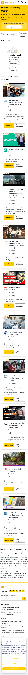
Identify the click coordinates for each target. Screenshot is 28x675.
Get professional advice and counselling (12, 632)
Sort (23, 41)
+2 (13, 348)
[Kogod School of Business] (5, 470)
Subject (13, 34)
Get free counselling (7, 614)
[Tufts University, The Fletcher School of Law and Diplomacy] (5, 424)
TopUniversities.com (5, 552)
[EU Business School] (5, 150)
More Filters (23, 33)
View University (9, 125)
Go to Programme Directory (13, 27)
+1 (9, 260)
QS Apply (9, 565)
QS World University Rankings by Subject (11, 559)
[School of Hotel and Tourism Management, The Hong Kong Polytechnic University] (5, 190)
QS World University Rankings (15, 557)
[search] (19, 2)
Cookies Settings (14, 658)
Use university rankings (7, 609)
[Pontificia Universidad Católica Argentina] (5, 376)
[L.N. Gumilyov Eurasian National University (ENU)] (5, 101)
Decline (14, 663)
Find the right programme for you (10, 607)
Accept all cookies (14, 668)
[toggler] (25, 2)
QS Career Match (5, 572)
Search (5, 34)
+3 (16, 161)
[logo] (7, 2)
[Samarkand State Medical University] (5, 333)
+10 (12, 301)
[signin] (22, 2)
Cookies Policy (18, 655)
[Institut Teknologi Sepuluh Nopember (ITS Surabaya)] (5, 513)
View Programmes (19, 125)
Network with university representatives (12, 630)
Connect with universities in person (11, 612)
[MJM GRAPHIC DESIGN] (5, 288)
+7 (23, 116)
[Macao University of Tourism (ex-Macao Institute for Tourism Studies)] (5, 242)
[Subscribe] (24, 598)
